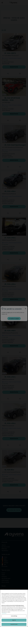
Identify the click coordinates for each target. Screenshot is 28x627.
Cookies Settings (14, 616)
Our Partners (4, 613)
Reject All (14, 620)
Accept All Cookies (14, 624)
